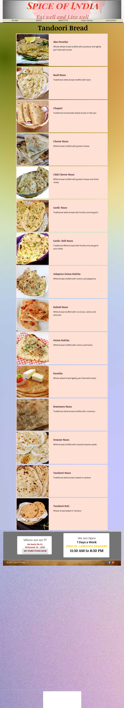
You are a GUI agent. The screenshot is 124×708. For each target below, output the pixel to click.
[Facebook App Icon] (109, 562)
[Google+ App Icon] (113, 562)
